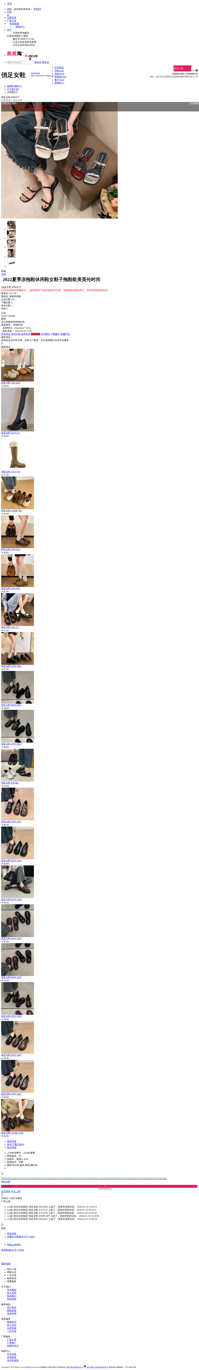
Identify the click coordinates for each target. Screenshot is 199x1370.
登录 (37, 9)
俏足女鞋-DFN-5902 (11, 1055)
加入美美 (11, 1293)
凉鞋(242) (59, 70)
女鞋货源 (5, 100)
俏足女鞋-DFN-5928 (11, 899)
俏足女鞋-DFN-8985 (11, 666)
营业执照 (11, 1299)
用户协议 (11, 1307)
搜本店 (45, 62)
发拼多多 (25, 334)
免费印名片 (13, 1346)
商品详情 (11, 1141)
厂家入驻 (11, 20)
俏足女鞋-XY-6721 (10, 433)
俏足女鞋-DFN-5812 (11, 705)
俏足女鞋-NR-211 (10, 627)
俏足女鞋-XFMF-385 (11, 510)
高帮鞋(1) (59, 83)
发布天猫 (15, 334)
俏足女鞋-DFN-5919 (11, 977)
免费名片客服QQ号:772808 (20, 1236)
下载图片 (55, 334)
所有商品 (59, 67)
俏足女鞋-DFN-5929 (11, 860)
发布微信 (45, 334)
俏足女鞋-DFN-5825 (11, 1094)
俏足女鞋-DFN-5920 (11, 938)
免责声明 (11, 1313)
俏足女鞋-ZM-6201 (10, 549)
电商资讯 (11, 1322)
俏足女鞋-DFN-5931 (11, 822)
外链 (3, 274)
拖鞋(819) (59, 74)
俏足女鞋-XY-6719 (10, 472)
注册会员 (11, 17)
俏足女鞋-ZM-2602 (10, 588)
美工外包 (11, 1325)
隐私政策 (11, 1310)
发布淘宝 (5, 334)
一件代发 (11, 1331)
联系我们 (11, 1296)
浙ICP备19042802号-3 (75, 1367)
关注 (9, 30)
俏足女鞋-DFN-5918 (11, 1016)
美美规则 (11, 1290)
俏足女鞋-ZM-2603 (10, 383)
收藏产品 (65, 334)
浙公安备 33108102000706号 (97, 1367)
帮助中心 (20, 26)
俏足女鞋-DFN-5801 (11, 744)
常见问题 (11, 1354)
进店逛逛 (5, 1191)
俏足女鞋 (17, 100)
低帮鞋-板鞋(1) (14, 86)
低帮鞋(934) (60, 77)
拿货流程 (11, 1233)
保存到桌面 (13, 1360)
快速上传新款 (14, 1244)
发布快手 (35, 334)
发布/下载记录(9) (15, 1144)
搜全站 (38, 62)
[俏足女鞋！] (29, 59)
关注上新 (178, 68)
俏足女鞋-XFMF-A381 (12, 1133)
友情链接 (11, 1357)
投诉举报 (11, 1147)
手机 (9, 12)
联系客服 (14, 23)
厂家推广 (11, 1342)
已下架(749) (13, 89)
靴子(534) (59, 80)
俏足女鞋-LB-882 (10, 783)
